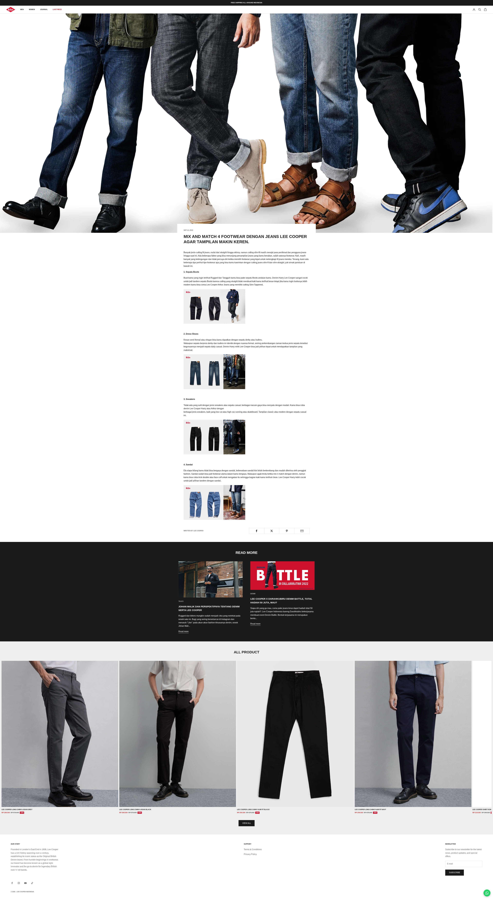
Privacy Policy (250, 854)
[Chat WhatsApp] (486, 892)
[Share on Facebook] (256, 531)
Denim (252, 594)
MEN (22, 9)
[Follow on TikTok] (32, 883)
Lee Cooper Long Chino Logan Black (135, 809)
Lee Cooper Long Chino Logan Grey (17, 809)
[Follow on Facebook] (12, 883)
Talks (180, 601)
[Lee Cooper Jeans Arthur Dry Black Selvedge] (214, 437)
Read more (183, 631)
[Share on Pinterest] (286, 531)
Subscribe (454, 872)
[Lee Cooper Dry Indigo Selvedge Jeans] (214, 306)
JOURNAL (44, 9)
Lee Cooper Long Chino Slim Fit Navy (370, 809)
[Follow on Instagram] (18, 883)
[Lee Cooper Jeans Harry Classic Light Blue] (214, 502)
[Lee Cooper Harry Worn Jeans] (214, 371)
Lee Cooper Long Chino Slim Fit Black (253, 809)
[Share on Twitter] (271, 531)
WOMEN (32, 9)
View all (246, 823)
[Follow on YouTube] (25, 883)
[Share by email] (301, 531)
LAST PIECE (57, 9)
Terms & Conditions (253, 849)
